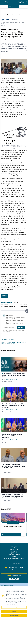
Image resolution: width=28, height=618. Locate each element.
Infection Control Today (6, 20)
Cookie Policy (12, 604)
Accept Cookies (14, 615)
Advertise (14, 546)
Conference (8, 15)
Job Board (14, 553)
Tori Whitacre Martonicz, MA (10, 379)
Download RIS (4, 296)
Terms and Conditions (14, 554)
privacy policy (7, 331)
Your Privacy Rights (14, 560)
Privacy (14, 556)
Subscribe (20, 327)
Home (2, 15)
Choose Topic (12, 6)
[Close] (26, 588)
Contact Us (14, 551)
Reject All (14, 611)
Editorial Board (14, 549)
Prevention (4, 339)
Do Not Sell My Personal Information (14, 558)
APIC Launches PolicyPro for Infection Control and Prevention (8, 307)
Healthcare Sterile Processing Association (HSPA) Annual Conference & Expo (13, 342)
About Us (14, 548)
